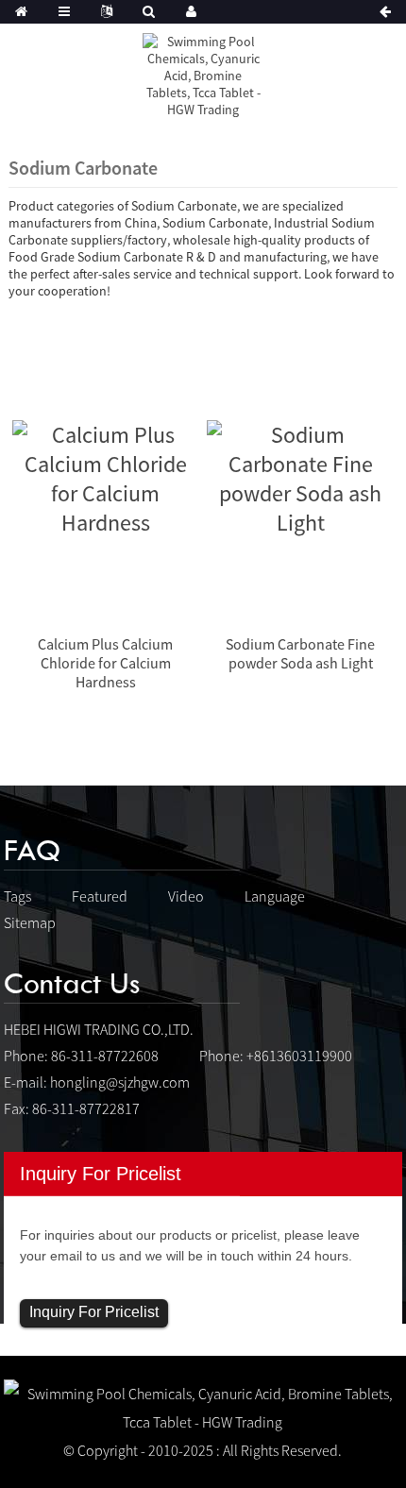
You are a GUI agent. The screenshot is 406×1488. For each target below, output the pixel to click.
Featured (99, 896)
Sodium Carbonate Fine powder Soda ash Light (300, 653)
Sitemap (30, 922)
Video (186, 896)
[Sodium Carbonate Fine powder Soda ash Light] (300, 476)
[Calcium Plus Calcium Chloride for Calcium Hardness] (105, 476)
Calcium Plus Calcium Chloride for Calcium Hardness (105, 662)
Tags (17, 896)
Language (275, 896)
